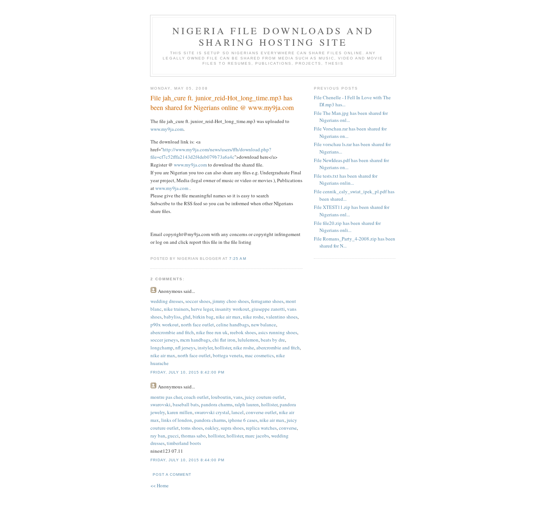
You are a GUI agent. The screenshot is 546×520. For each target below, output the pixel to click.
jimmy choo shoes (230, 301)
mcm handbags (195, 339)
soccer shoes (197, 301)
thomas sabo (193, 435)
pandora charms (217, 404)
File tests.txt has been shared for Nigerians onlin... (345, 179)
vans (238, 397)
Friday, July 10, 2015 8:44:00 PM (187, 460)
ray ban (157, 435)
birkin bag (203, 316)
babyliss (172, 316)
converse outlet (261, 412)
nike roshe (253, 316)
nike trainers (176, 309)
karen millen (179, 412)
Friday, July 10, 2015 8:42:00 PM (187, 372)
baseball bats (186, 404)
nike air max (228, 316)
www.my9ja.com (166, 129)
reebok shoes (243, 332)
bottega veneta (228, 355)
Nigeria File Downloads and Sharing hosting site (273, 36)
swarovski (160, 404)
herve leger (202, 309)
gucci (173, 435)
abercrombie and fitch (172, 332)
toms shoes (192, 427)
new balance (263, 324)
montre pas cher (166, 397)
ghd (187, 316)
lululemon (248, 339)
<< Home (159, 485)
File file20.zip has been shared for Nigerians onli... (347, 227)
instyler (205, 347)
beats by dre (273, 339)
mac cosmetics (259, 355)
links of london (176, 420)
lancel (237, 412)
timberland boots (184, 443)
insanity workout (232, 309)
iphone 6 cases (242, 420)
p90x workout (164, 324)
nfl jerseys (185, 347)
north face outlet (197, 324)
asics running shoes (277, 332)
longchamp (161, 347)
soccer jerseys (164, 339)
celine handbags (232, 324)
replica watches (261, 427)
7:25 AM (237, 258)
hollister (223, 347)
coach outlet (196, 397)
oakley (211, 427)
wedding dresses (166, 301)
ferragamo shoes (267, 301)
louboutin (221, 397)
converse (288, 427)
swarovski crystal (212, 412)
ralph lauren (247, 404)
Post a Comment (172, 474)
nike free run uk (212, 332)
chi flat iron (223, 339)
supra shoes (232, 427)
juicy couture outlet (265, 397)
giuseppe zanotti (268, 309)
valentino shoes (282, 316)
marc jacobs (257, 435)
